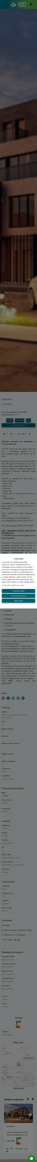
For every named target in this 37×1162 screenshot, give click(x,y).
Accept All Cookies (18, 591)
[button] (31, 1158)
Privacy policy (19, 585)
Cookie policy (6, 585)
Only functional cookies (18, 596)
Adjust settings (18, 600)
